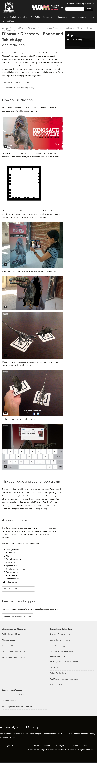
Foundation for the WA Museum (16, 695)
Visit (26, 17)
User (85, 746)
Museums (32, 28)
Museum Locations (10, 640)
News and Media (9, 646)
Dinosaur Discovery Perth (55, 28)
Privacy (47, 746)
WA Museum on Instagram (13, 658)
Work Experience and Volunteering (17, 706)
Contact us (89, 4)
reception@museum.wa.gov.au (17, 616)
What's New (36, 17)
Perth (40, 28)
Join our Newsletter (10, 701)
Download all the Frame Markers (18, 589)
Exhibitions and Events (12, 634)
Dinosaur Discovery (74, 40)
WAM (14, 28)
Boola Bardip (15, 17)
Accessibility (79, 4)
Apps (70, 35)
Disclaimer (73, 746)
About (72, 17)
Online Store (8, 21)
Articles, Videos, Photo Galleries (64, 662)
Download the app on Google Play (19, 88)
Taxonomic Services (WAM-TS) (63, 652)
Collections (48, 17)
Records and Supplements (61, 646)
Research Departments (60, 634)
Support (82, 17)
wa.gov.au (8, 746)
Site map (70, 4)
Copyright (59, 746)
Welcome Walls (56, 685)
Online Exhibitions (58, 673)
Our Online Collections (60, 640)
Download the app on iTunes (16, 82)
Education (61, 17)
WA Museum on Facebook (13, 652)
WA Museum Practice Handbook (64, 679)
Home (5, 17)
